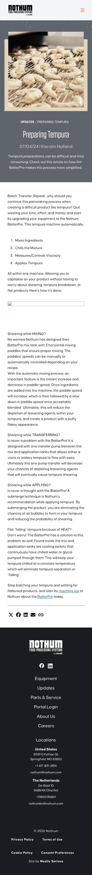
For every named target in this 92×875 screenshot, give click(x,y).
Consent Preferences (57, 852)
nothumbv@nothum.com (46, 803)
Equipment (46, 678)
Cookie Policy (22, 852)
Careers (46, 726)
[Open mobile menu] (82, 10)
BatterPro (45, 597)
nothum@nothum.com (45, 772)
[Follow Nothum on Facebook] (41, 665)
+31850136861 (46, 797)
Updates (27, 122)
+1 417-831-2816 (46, 765)
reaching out (69, 591)
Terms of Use (52, 839)
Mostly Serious (51, 861)
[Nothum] (20, 10)
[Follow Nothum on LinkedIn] (50, 665)
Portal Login (46, 707)
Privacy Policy (22, 839)
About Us (46, 716)
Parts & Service (46, 697)
